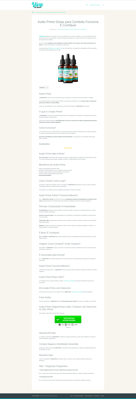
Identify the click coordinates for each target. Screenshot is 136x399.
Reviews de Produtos (64, 29)
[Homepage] (38, 5)
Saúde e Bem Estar (74, 29)
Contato (102, 395)
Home (71, 395)
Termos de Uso (97, 395)
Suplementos (83, 29)
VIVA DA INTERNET (35, 395)
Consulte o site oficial (69, 280)
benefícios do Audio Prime (55, 48)
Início (87, 4)
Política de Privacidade (78, 395)
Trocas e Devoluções (88, 395)
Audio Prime (42, 36)
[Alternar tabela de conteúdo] (46, 87)
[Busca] (102, 4)
